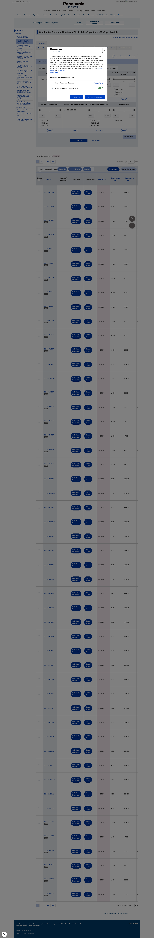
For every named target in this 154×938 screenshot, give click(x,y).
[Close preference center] (105, 50)
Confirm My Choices (95, 97)
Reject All (76, 97)
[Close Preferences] (4, 934)
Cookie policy (54, 72)
